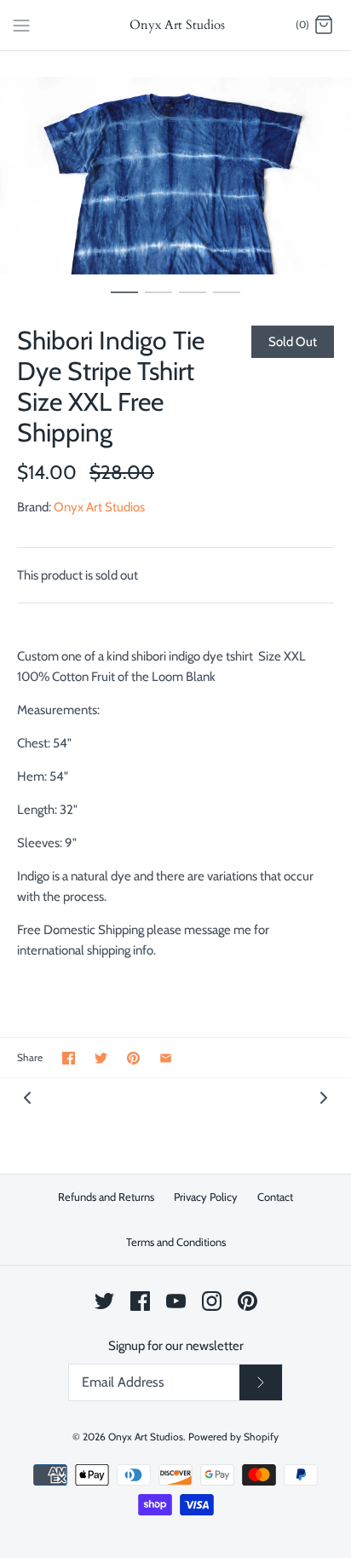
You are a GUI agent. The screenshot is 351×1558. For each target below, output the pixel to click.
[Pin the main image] (133, 1058)
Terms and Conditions (176, 1242)
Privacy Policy (206, 1196)
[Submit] (260, 1382)
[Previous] (27, 1096)
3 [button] (192, 300)
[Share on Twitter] (101, 1058)
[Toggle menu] (21, 24)
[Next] (324, 1096)
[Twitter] (104, 1301)
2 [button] (158, 300)
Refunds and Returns (106, 1196)
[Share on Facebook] (68, 1058)
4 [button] (226, 300)
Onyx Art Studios (99, 507)
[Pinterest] (247, 1301)
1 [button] (124, 300)
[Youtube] (176, 1301)
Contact (275, 1196)
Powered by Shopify (233, 1436)
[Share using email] (165, 1058)
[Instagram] (212, 1301)
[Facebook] (140, 1301)
